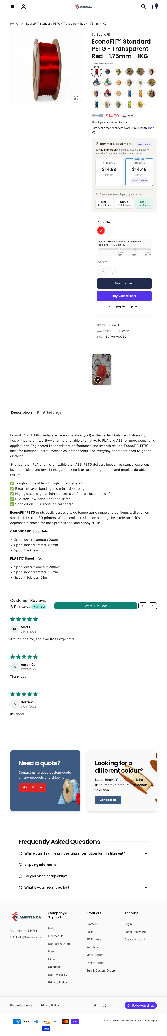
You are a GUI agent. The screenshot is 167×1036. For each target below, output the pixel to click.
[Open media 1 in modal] (47, 68)
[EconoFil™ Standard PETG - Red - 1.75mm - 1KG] (107, 93)
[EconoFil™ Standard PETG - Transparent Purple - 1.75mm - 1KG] (151, 93)
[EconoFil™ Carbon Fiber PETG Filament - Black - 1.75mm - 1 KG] (107, 71)
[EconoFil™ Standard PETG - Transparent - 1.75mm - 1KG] (118, 93)
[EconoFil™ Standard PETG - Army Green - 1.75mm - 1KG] (118, 71)
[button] (12, 6)
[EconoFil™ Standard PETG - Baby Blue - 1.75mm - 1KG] (129, 71)
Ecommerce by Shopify (145, 1020)
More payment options (124, 306)
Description (21, 412)
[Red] (101, 230)
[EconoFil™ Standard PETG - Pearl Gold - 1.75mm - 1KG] (151, 82)
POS (127, 1020)
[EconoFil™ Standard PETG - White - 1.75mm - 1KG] (107, 104)
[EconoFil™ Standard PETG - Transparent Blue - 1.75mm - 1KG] (129, 93)
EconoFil (101, 34)
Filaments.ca (118, 1020)
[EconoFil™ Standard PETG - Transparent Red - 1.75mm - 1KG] (96, 71)
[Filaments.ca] (26, 921)
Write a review (96, 606)
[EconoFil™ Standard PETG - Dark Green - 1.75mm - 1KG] (107, 82)
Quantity (102, 261)
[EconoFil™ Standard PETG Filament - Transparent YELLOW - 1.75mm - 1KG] (129, 104)
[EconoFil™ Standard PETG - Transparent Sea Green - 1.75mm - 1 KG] (96, 104)
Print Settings (49, 412)
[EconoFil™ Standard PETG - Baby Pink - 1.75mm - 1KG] (140, 71)
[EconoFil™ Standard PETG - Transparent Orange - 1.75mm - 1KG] (140, 93)
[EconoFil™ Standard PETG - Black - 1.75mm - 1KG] (151, 71)
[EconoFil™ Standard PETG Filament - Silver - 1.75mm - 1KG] (118, 104)
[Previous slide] (96, 369)
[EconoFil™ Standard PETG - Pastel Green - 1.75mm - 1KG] (140, 82)
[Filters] (142, 605)
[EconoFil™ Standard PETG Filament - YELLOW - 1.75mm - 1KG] (140, 104)
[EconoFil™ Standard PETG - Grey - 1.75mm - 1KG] (129, 82)
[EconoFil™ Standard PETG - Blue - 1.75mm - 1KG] (96, 82)
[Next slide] (151, 369)
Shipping (97, 122)
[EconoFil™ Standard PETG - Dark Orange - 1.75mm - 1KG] (118, 82)
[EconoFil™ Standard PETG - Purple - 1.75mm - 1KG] (96, 93)
